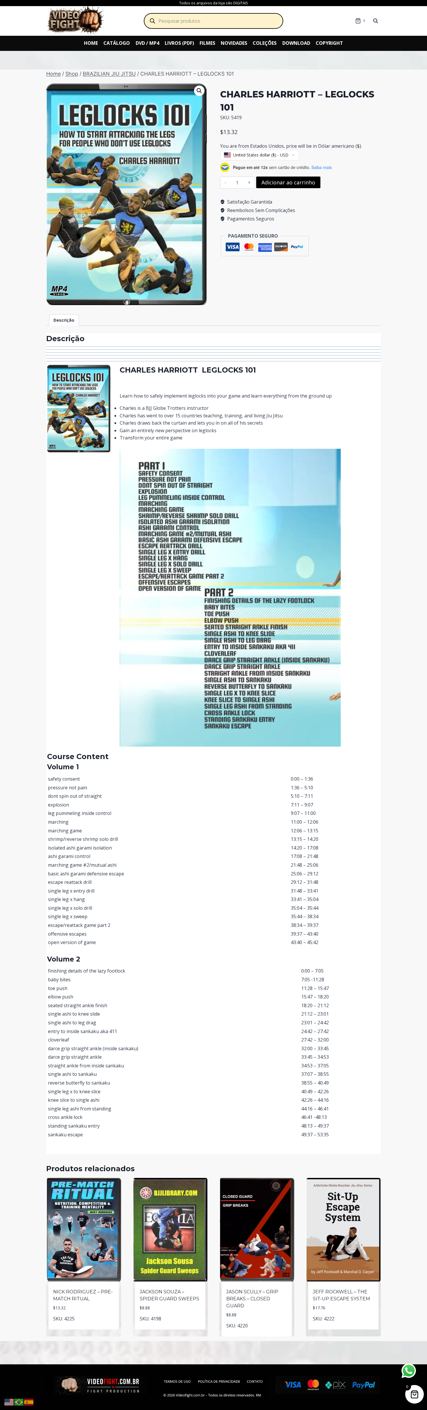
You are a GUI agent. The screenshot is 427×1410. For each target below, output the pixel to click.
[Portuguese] (19, 1401)
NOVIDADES (234, 43)
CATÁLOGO (116, 43)
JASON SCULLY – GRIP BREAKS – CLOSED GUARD (252, 1298)
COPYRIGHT (329, 43)
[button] (199, 91)
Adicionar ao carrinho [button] (83, 1328)
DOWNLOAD (296, 43)
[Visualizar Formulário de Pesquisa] (375, 21)
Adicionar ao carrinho (288, 182)
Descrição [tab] (63, 320)
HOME (91, 43)
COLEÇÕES (265, 43)
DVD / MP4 (147, 43)
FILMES (207, 43)
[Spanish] (29, 1401)
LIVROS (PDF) (179, 43)
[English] (9, 1401)
